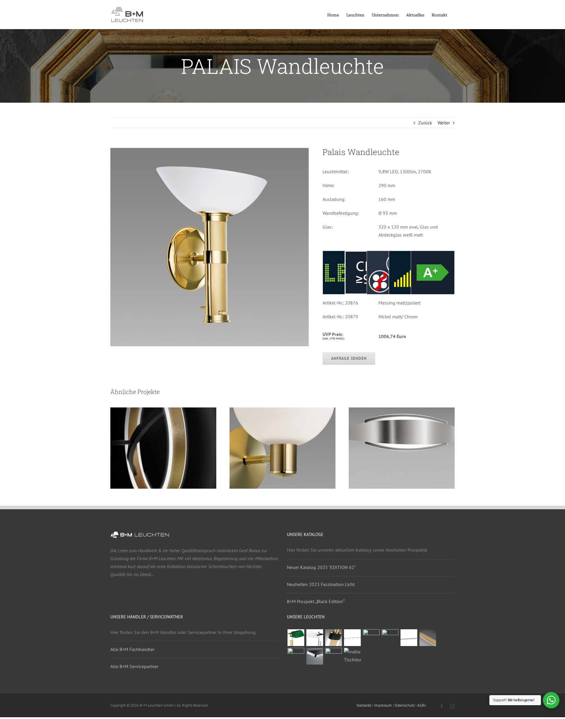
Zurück (425, 123)
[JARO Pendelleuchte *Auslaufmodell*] (390, 637)
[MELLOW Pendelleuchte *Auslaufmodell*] (427, 637)
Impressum (383, 705)
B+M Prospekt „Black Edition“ (316, 601)
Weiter (444, 123)
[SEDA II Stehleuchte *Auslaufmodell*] (333, 637)
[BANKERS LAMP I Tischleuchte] (314, 637)
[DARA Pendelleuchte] (352, 637)
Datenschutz (405, 705)
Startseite (363, 705)
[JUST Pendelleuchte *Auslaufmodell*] (296, 656)
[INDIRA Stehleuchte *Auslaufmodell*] (333, 656)
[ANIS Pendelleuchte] (314, 656)
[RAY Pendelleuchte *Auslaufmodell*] (409, 637)
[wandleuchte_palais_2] (209, 151)
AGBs (421, 705)
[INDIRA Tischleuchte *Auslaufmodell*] (352, 656)
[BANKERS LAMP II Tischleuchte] (296, 637)
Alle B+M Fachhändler (132, 649)
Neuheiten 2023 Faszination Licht (321, 584)
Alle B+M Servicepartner (134, 666)
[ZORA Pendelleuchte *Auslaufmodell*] (371, 637)
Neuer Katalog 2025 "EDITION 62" (321, 567)
